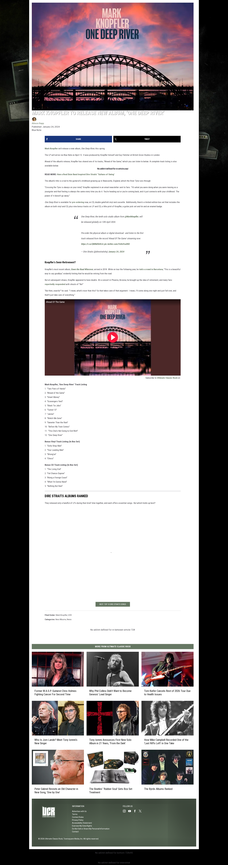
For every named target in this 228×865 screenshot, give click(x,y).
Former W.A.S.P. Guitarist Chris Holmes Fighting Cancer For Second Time (55, 692)
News (69, 619)
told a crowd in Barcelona (151, 269)
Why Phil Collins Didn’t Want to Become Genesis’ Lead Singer (110, 692)
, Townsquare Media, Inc (73, 839)
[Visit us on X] (141, 811)
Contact (75, 832)
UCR (70, 615)
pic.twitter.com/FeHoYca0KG (117, 244)
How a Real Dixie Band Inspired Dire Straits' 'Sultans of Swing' (86, 174)
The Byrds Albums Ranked (158, 788)
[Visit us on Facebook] (136, 811)
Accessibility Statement (82, 823)
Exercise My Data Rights (82, 826)
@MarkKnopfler (131, 216)
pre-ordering (78, 202)
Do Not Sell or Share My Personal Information (91, 829)
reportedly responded (55, 284)
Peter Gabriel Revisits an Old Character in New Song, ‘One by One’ (56, 790)
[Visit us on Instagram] (125, 811)
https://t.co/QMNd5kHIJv (92, 244)
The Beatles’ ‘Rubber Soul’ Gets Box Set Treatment (110, 790)
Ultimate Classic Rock (167, 378)
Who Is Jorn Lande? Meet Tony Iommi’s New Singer (55, 741)
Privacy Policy (77, 820)
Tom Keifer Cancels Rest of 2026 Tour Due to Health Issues (167, 692)
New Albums (61, 619)
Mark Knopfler (51, 148)
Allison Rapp (38, 123)
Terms (74, 814)
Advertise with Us (79, 811)
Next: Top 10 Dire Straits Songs (112, 604)
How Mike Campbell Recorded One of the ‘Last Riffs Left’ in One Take (166, 741)
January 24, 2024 (116, 251)
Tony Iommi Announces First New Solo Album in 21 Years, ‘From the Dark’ (110, 741)
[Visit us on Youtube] (130, 811)
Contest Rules (78, 817)
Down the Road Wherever (82, 269)
